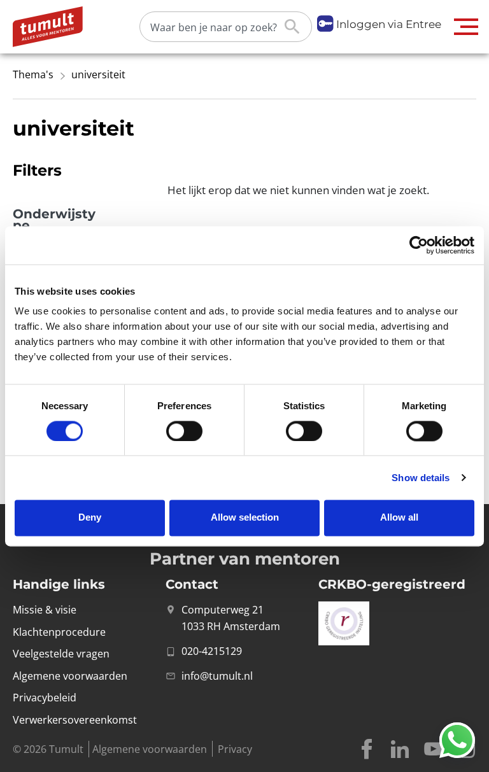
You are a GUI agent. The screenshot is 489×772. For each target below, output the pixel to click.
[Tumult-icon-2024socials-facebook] (367, 749)
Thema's (33, 74)
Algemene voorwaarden (149, 749)
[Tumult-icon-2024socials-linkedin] (400, 749)
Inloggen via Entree (388, 24)
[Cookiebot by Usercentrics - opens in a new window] (418, 245)
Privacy (235, 749)
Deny (89, 517)
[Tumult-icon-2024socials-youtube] (433, 749)
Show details (421, 477)
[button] (466, 26)
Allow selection (245, 517)
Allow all (399, 517)
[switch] (184, 431)
